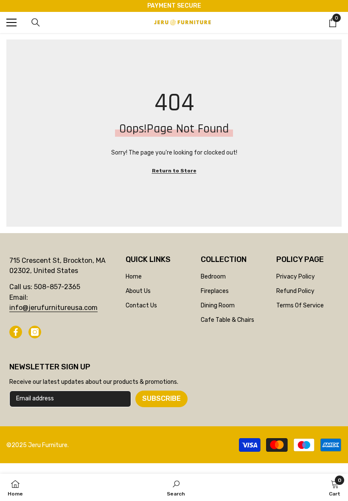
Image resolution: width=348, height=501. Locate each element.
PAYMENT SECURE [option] (174, 5)
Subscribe (161, 398)
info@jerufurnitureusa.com (53, 308)
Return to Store (174, 171)
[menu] (11, 22)
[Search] (36, 22)
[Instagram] (34, 332)
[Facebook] (15, 332)
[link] (176, 487)
